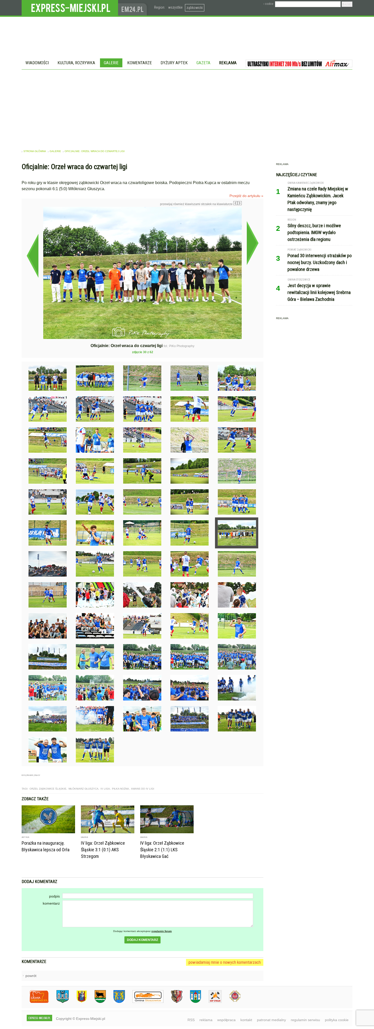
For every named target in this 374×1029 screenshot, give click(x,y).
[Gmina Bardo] (78, 1002)
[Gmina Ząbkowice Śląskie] (59, 1002)
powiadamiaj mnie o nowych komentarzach (225, 962)
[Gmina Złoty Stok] (172, 1002)
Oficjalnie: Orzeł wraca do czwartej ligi (95, 151)
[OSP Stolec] (211, 1002)
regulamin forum (161, 931)
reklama (205, 1020)
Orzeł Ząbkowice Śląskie (48, 788)
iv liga (105, 788)
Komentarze (139, 62)
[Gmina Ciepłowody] (96, 1002)
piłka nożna (120, 788)
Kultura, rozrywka (76, 62)
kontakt (246, 1020)
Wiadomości (37, 62)
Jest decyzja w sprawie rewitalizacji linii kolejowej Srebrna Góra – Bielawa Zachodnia (319, 292)
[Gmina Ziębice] (191, 1002)
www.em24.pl (133, 7)
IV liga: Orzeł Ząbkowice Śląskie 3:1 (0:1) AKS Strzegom (103, 849)
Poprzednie (32, 256)
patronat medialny (271, 1020)
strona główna (34, 151)
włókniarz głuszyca (83, 788)
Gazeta (203, 62)
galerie (55, 151)
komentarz (51, 903)
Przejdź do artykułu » (246, 196)
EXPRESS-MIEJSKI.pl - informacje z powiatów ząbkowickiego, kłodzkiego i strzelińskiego (70, 8)
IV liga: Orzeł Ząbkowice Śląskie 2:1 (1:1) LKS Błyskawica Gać (162, 849)
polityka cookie (337, 1020)
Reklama (228, 62)
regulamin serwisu (305, 1020)
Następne (252, 243)
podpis (54, 896)
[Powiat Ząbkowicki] (35, 1002)
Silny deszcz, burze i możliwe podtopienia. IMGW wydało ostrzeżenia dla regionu (314, 232)
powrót (30, 976)
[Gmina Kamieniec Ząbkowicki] (115, 1002)
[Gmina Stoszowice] (144, 1002)
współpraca (226, 1020)
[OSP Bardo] (231, 1001)
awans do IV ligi (142, 788)
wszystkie (175, 7)
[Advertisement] (187, 107)
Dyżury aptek (174, 62)
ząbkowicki (194, 8)
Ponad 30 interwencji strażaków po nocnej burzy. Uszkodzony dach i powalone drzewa (319, 262)
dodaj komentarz (142, 940)
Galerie (111, 62)
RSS (191, 1020)
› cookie (268, 4)
